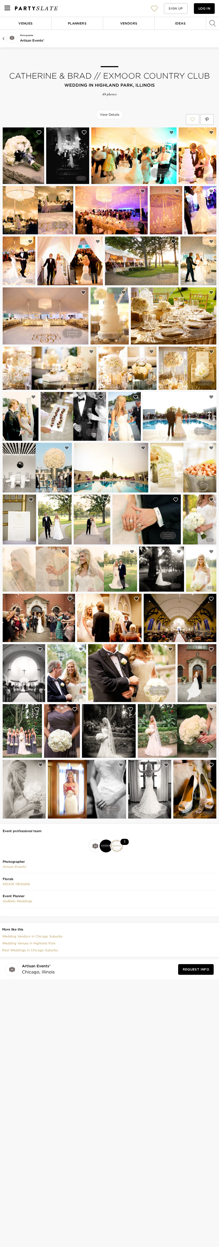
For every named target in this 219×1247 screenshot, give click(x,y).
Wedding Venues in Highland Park (29, 943)
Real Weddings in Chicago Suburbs (30, 950)
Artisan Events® (32, 40)
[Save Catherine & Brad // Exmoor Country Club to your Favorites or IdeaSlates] (192, 119)
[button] (154, 8)
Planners (77, 23)
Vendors (129, 23)
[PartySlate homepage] (36, 8)
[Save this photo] (39, 132)
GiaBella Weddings (17, 901)
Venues (25, 23)
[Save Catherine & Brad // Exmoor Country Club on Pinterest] (207, 119)
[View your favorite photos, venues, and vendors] (154, 8)
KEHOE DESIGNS (16, 884)
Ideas (180, 23)
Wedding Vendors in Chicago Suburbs (32, 936)
